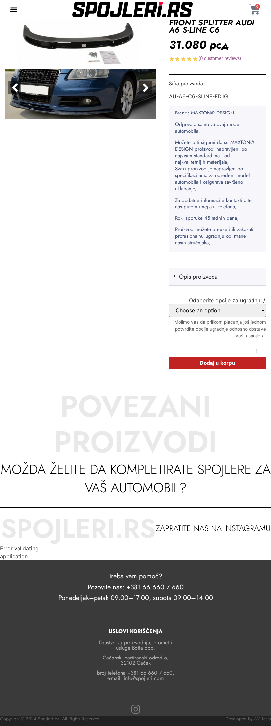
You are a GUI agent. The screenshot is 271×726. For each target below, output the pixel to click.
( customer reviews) (220, 58)
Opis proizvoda (198, 276)
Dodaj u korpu (217, 363)
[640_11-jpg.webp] (80, 69)
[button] (13, 9)
